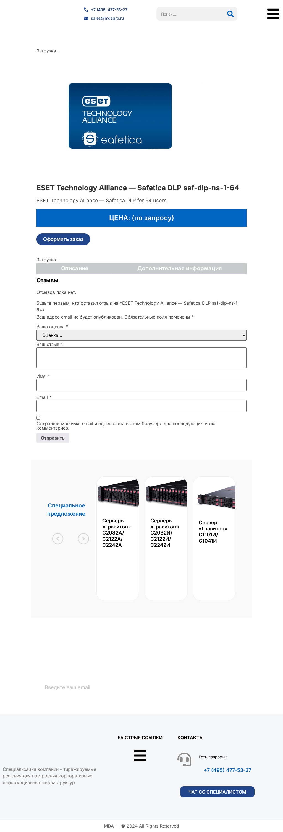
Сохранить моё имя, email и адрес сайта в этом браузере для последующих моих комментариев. (125, 425)
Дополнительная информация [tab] (179, 268)
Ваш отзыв (49, 344)
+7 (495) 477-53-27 (227, 770)
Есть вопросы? (213, 756)
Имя (42, 376)
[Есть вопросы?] (184, 759)
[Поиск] (230, 14)
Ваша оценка (52, 326)
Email (43, 397)
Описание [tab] (74, 268)
